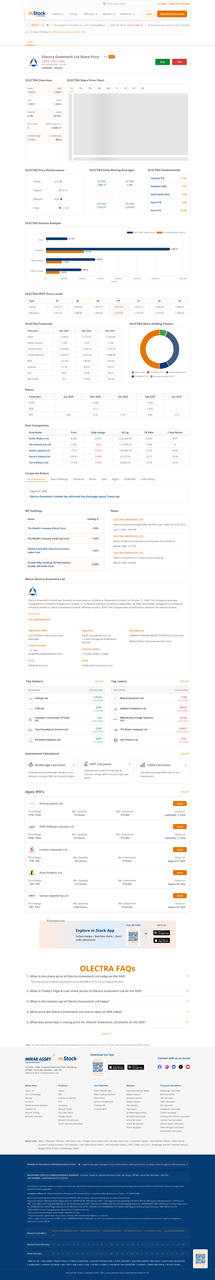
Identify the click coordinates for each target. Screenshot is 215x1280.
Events (55, 1148)
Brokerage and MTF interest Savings (169, 1144)
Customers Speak (139, 1141)
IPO (60, 1094)
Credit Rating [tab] (147, 479)
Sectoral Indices (134, 1098)
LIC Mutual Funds (152, 1230)
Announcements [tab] (37, 479)
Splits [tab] (104, 479)
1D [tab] (71, 88)
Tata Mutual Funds (112, 1230)
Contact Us (30, 1109)
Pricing (73, 14)
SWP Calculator (167, 1101)
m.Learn (162, 3)
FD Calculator (166, 1105)
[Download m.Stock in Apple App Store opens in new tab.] (161, 942)
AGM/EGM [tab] (129, 479)
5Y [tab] (134, 88)
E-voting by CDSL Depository (122, 1264)
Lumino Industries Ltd (53, 849)
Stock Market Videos (160, 1141)
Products (62, 1085)
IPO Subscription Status (92, 1144)
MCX (81, 1264)
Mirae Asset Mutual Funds (65, 1230)
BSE (105, 56)
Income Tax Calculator (171, 1120)
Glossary (50, 1141)
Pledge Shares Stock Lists (95, 1141)
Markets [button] (107, 14)
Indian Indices (133, 1094)
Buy (162, 62)
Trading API (99, 1105)
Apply (180, 803)
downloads (34, 1264)
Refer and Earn (142, 1144)
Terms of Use (33, 1261)
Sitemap (60, 1141)
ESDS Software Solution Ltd (56, 826)
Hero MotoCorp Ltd (40, 444)
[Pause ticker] (47, 25)
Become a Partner (180, 3)
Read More (34, 613)
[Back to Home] (26, 31)
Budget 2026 (44, 1148)
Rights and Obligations (174, 1261)
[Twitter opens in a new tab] (181, 1067)
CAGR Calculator (168, 1112)
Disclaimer (47, 1261)
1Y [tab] (117, 88)
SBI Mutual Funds (132, 1230)
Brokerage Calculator (170, 1090)
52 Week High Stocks (136, 1112)
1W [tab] (80, 88)
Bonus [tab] (92, 479)
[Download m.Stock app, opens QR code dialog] (200, 1258)
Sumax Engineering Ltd (53, 895)
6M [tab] (108, 88)
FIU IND (95, 1264)
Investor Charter (140, 1261)
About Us (58, 14)
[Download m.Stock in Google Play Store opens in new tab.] (161, 934)
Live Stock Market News (137, 1090)
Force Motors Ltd (38, 462)
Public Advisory (122, 1261)
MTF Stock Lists (73, 1141)
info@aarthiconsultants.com (97, 665)
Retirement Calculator (171, 1131)
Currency (62, 1105)
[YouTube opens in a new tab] (188, 1067)
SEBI (74, 1264)
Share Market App (103, 1090)
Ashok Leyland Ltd (39, 450)
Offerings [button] (89, 14)
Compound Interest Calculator (175, 1116)
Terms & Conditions (79, 1261)
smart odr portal (156, 1264)
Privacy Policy (60, 1261)
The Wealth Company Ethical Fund (47, 528)
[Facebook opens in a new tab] (160, 1067)
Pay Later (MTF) (65, 1112)
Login (149, 14)
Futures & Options (67, 1098)
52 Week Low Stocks (136, 1116)
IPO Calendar (71, 1144)
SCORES (103, 1264)
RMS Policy (155, 1261)
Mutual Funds (65, 1109)
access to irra (173, 1264)
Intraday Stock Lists (119, 1141)
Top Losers (131, 1109)
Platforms (126, 14)
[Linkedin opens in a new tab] (174, 1067)
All (53, 1235)
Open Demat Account (172, 14)
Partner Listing (32, 1112)
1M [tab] (90, 88)
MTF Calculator (167, 1094)
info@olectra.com (38, 665)
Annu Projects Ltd (50, 872)
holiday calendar (50, 1264)
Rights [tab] (115, 479)
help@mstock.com (50, 1073)
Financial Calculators (170, 1085)
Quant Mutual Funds (174, 1230)
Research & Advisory (68, 1120)
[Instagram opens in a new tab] (167, 1067)
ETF (60, 1101)
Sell (179, 62)
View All (99, 681)
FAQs (40, 1141)
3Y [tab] (125, 88)
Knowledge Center (70, 1148)
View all (106, 1033)
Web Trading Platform (104, 1094)
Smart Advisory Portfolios (70, 1123)
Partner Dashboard (103, 1101)
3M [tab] (99, 88)
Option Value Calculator (172, 1123)
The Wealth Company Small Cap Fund (48, 538)
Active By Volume (134, 1123)
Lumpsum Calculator (170, 1109)
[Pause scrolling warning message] (79, 1164)
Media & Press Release (36, 1105)
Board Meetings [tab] (59, 479)
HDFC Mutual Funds (90, 1230)
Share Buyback (133, 1127)
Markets (130, 1085)
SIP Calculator (167, 1098)
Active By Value (133, 1120)
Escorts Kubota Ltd (39, 456)
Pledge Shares (65, 1116)
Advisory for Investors (101, 1261)
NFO (130, 1144)
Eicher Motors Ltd (39, 438)
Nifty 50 (35, 25)
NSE (111, 56)
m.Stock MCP (100, 1109)
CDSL (87, 1264)
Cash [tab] (30, 41)
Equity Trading (40, 32)
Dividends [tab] (78, 479)
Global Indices (133, 1101)
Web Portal (99, 1098)
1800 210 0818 (32, 1073)
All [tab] (142, 88)
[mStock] (67, 1058)
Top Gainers (132, 1105)
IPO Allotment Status (116, 1144)
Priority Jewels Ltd (50, 803)
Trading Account (55, 1144)
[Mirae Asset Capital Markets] (40, 1058)
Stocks (61, 1090)
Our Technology (33, 1094)
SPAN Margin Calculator (172, 1127)
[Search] (104, 3)
